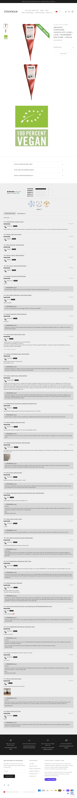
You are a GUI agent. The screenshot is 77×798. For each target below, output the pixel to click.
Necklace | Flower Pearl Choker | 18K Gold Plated (18, 443)
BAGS (47, 10)
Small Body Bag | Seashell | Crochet (15, 222)
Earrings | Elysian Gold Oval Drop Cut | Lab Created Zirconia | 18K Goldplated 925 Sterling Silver (29, 606)
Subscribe (9, 776)
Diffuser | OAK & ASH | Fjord (13, 711)
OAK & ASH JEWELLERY (32, 10)
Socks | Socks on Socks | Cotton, (14, 519)
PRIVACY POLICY (33, 773)
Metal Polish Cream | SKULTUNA (14, 583)
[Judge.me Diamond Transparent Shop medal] (32, 204)
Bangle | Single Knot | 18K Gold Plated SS (17, 314)
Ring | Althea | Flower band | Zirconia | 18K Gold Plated (20, 538)
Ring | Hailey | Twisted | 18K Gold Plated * (17, 266)
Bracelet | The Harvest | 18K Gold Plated (16, 276)
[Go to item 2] (6, 31)
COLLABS (31, 763)
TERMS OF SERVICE (34, 771)
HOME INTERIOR (39, 12)
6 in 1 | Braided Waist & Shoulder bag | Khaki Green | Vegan (21, 627)
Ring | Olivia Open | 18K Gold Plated (15, 245)
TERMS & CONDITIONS (35, 768)
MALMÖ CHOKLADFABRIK (61, 24)
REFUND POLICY (33, 766)
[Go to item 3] (6, 37)
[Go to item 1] (6, 26)
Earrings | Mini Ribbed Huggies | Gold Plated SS (18, 354)
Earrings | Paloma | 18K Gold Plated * (15, 255)
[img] (14, 192)
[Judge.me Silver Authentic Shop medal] (39, 204)
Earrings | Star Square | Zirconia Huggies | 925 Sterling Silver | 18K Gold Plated (25, 493)
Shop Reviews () (21, 213)
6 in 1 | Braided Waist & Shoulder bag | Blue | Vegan (19, 561)
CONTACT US (32, 776)
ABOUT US (49, 12)
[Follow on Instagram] (8, 785)
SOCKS (42, 10)
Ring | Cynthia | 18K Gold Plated (14, 472)
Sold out (63, 53)
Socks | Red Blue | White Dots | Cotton (16, 422)
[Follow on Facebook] (4, 785)
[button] (30, 188)
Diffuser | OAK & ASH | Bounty (14, 234)
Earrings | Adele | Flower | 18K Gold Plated (17, 376)
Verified (38, 209)
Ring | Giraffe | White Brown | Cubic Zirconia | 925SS (19, 295)
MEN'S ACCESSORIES (28, 12)
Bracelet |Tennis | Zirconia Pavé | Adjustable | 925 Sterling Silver (22, 403)
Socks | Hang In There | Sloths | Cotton (16, 334)
